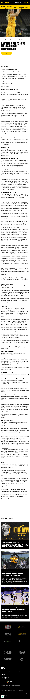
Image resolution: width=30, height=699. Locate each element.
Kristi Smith (15, 430)
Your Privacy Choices (6, 690)
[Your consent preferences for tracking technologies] (2, 696)
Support (16, 7)
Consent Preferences (14, 685)
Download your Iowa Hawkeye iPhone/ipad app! (14, 76)
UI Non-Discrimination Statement (9, 693)
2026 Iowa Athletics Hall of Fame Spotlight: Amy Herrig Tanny (15, 545)
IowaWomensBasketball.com (9, 69)
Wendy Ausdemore (8, 453)
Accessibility (4, 695)
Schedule (21, 7)
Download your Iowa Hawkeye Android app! (13, 78)
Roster (26, 7)
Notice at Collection (18, 690)
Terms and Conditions (6, 688)
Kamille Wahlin (12, 432)
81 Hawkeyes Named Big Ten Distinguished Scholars (12, 574)
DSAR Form (16, 688)
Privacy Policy (4, 685)
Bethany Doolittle (5, 353)
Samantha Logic (19, 279)
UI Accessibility (23, 693)
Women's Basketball (6, 40)
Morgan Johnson (11, 249)
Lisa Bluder (10, 404)
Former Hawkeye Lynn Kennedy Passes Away (13, 610)
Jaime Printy (11, 250)
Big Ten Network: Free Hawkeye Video (11, 81)
